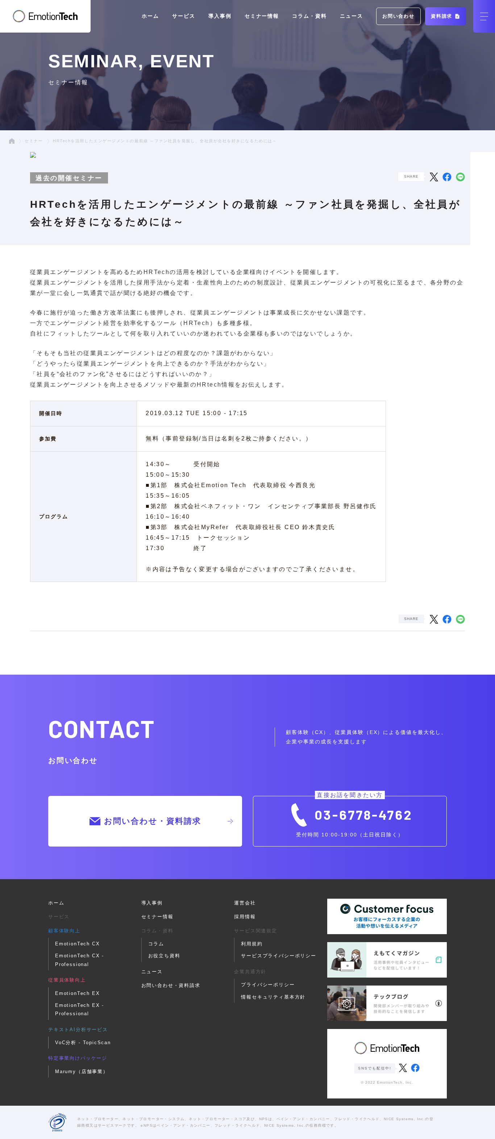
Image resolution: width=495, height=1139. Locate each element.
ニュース (351, 16)
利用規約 (251, 943)
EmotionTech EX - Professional (79, 1009)
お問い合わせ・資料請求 (152, 821)
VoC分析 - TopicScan (83, 1042)
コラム (156, 943)
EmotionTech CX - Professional (79, 960)
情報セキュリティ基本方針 (273, 997)
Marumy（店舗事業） (81, 1071)
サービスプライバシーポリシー (278, 955)
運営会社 (244, 903)
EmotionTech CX (77, 943)
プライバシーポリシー (268, 984)
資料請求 (442, 16)
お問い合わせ (398, 16)
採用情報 (244, 916)
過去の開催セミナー (69, 178)
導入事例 (220, 16)
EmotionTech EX (77, 993)
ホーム (150, 16)
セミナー (34, 141)
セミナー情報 (262, 16)
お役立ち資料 (164, 955)
